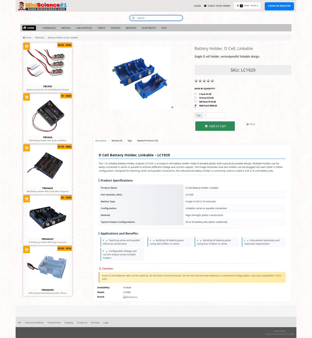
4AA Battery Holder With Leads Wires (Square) (48, 191)
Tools (100, 27)
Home (30, 27)
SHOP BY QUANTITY (205, 88)
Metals (65, 27)
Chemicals (48, 27)
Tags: (130, 140)
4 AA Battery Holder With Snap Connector (47, 242)
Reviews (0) (117, 140)
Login (106, 322)
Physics (115, 27)
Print (252, 124)
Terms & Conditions (34, 322)
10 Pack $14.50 (206, 97)
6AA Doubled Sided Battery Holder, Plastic (48, 293)
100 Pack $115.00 (207, 101)
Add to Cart (217, 126)
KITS (163, 27)
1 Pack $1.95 (205, 94)
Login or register (279, 5)
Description (100, 140)
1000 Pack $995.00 (208, 105)
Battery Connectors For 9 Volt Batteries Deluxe (48, 89)
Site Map (95, 322)
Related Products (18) (147, 140)
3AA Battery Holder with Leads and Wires (47, 140)
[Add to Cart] (26, 46)
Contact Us (82, 322)
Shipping (69, 322)
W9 (19, 322)
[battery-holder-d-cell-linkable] (141, 107)
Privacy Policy (54, 322)
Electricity (148, 27)
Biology (130, 27)
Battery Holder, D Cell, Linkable (63, 37)
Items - (248, 5)
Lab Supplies (83, 27)
